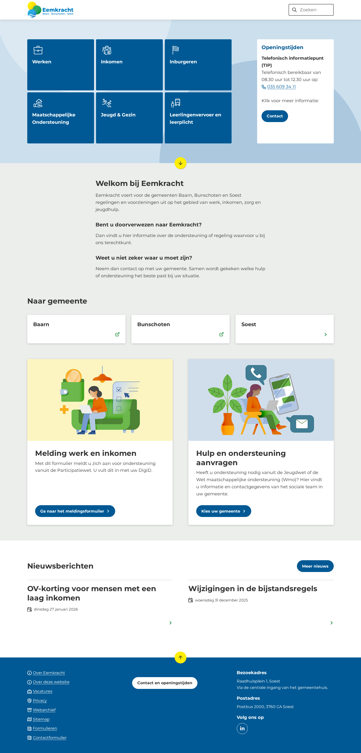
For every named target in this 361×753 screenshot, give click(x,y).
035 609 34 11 (281, 86)
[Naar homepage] (50, 10)
